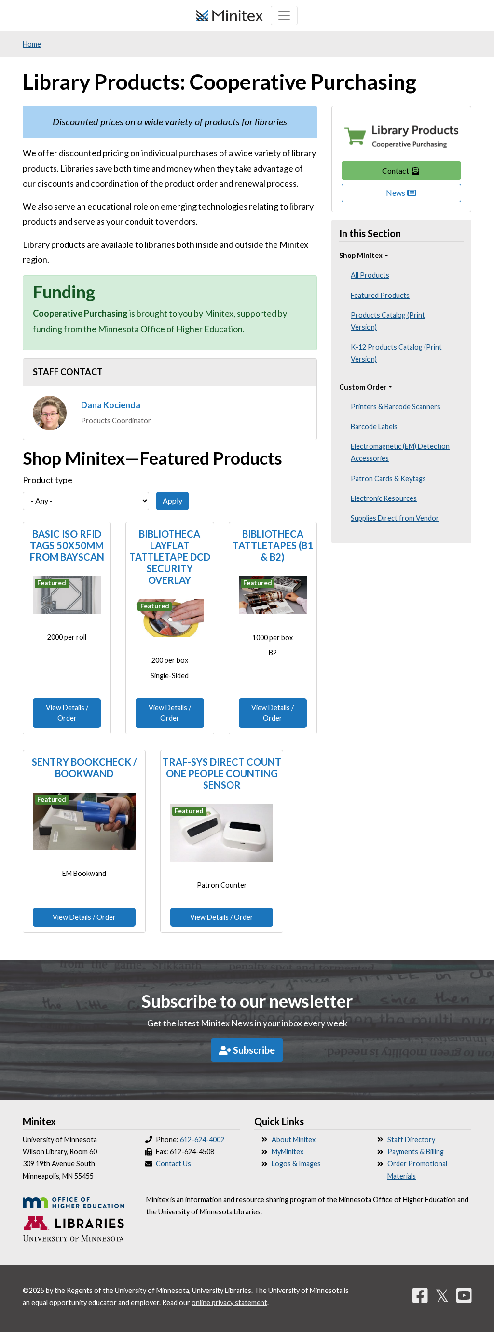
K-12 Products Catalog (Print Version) (396, 353)
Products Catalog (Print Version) (388, 321)
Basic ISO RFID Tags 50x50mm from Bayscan (67, 545)
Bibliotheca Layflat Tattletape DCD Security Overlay (169, 557)
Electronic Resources (384, 498)
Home (32, 44)
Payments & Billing (415, 1151)
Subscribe (253, 1050)
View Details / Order (67, 712)
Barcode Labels (374, 426)
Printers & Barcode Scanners (395, 407)
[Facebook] (420, 1295)
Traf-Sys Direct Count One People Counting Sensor (222, 773)
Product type (47, 479)
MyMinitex (287, 1151)
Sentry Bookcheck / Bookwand (84, 767)
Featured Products (380, 295)
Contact (396, 170)
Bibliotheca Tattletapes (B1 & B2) (273, 545)
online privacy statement (229, 1302)
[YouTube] (464, 1295)
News (396, 192)
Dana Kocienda (110, 405)
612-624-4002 (202, 1139)
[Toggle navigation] (284, 15)
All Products (370, 275)
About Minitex (294, 1139)
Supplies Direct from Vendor (395, 518)
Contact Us (173, 1163)
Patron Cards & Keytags (388, 478)
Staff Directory (411, 1139)
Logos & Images (296, 1163)
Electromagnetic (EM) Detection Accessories (400, 452)
